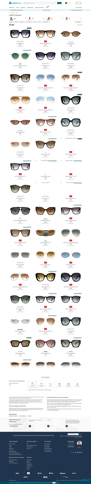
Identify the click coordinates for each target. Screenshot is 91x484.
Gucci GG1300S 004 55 (71, 331)
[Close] (89, 479)
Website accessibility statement (14, 453)
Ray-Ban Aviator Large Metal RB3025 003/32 (70, 242)
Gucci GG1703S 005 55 (20, 264)
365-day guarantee (30, 446)
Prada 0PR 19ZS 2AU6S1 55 (45, 220)
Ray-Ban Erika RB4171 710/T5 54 (70, 176)
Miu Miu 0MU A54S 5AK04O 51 (20, 331)
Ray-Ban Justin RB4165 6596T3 (70, 198)
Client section (29, 448)
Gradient (11, 24)
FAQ (27, 443)
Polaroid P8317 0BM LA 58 (45, 353)
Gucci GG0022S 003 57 (20, 87)
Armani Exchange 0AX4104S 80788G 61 (20, 220)
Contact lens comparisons (13, 462)
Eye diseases (11, 461)
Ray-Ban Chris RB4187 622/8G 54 (45, 309)
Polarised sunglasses (22, 415)
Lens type (21, 21)
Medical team (29, 462)
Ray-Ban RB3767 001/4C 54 (70, 264)
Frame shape (29, 21)
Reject (57, 482)
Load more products (45, 377)
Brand (16, 21)
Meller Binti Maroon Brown (20, 132)
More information (49, 482)
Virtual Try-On (86, 480)
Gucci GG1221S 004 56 (20, 154)
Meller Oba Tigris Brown (71, 43)
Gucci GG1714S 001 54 (45, 198)
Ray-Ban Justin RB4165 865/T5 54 (20, 242)
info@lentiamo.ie (71, 446)
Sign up (80, 434)
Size (39, 21)
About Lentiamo (29, 459)
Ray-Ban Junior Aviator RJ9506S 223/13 (45, 331)
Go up (15, 480)
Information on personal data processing (15, 454)
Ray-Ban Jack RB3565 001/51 (45, 264)
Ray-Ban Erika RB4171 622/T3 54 (70, 309)
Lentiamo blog (29, 464)
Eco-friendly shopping (47, 451)
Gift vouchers (11, 449)
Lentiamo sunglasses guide (54, 410)
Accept (54, 482)
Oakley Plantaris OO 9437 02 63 (45, 242)
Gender (11, 21)
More (10, 384)
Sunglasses (12, 12)
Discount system (47, 446)
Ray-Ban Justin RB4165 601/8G (70, 220)
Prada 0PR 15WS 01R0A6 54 (45, 176)
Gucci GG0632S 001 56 (20, 43)
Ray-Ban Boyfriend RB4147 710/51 (45, 43)
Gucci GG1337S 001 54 (71, 132)
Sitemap (28, 469)
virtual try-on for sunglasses (61, 406)
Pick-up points (11, 448)
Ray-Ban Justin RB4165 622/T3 (20, 176)
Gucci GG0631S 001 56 (45, 65)
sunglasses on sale (67, 404)
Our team (28, 461)
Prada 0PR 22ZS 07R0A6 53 (45, 154)
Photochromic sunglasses (13, 415)
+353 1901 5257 (71, 445)
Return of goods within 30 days (32, 445)
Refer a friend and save (48, 448)
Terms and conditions (12, 451)
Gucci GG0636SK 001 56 (20, 309)
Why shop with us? (30, 465)
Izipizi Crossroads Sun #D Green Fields (20, 65)
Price (34, 21)
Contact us (28, 467)
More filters (46, 21)
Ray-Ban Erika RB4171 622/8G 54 (70, 154)
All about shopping (12, 443)
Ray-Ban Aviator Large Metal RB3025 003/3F (45, 87)
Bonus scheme (46, 445)
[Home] (9, 12)
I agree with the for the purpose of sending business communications (71, 436)
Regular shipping (47, 443)
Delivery (10, 445)
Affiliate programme (47, 449)
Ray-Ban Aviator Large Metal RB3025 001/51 (70, 87)
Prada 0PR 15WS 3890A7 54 (71, 353)
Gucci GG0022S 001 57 (71, 65)
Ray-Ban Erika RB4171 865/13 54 (45, 132)
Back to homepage (11, 480)
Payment (10, 446)
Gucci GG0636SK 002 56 (20, 198)
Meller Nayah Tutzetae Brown (20, 353)
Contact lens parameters (13, 459)
